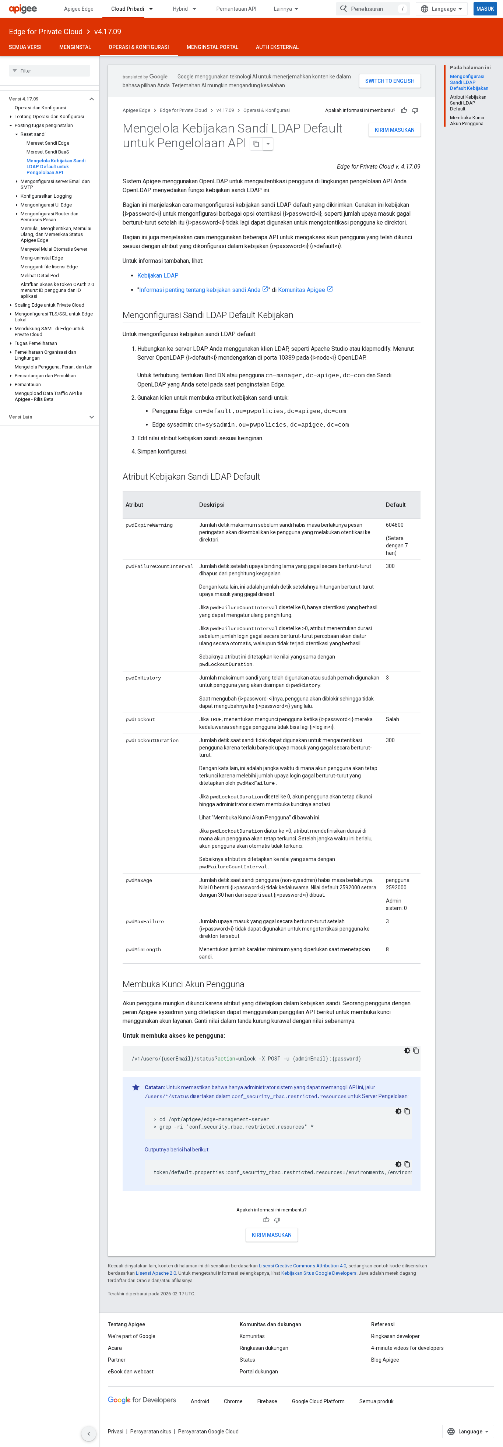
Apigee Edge (79, 9)
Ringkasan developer (395, 1336)
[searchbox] (49, 71)
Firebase (267, 1401)
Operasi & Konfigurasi (139, 47)
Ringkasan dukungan (264, 1348)
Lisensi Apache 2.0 (156, 1273)
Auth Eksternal (277, 47)
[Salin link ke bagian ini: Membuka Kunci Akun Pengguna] (252, 985)
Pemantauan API (236, 9)
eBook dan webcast (131, 1371)
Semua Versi (25, 47)
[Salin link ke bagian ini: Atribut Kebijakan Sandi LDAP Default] (267, 477)
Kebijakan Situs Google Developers (318, 1273)
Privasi (115, 1431)
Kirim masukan (395, 130)
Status (247, 1360)
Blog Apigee (385, 1360)
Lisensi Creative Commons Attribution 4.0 (302, 1265)
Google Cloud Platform (318, 1401)
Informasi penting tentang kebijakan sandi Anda (199, 289)
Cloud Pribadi (127, 9)
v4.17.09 (107, 31)
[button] (43, 99)
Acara (115, 1348)
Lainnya (283, 9)
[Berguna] (403, 110)
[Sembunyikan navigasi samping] (88, 1433)
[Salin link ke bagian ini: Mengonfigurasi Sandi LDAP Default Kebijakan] (300, 315)
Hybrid (180, 9)
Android (200, 1401)
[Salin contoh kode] (416, 1050)
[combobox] (373, 8)
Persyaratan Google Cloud (208, 1431)
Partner (117, 1360)
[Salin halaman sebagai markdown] (256, 144)
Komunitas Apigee (301, 289)
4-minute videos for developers (407, 1348)
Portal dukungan (259, 1371)
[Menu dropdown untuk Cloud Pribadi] (154, 9)
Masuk (485, 9)
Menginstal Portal (212, 47)
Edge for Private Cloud (45, 31)
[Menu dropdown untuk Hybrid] (198, 9)
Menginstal (75, 47)
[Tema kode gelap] (407, 1050)
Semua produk (376, 1401)
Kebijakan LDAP (158, 275)
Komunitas (252, 1336)
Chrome (233, 1401)
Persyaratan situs (150, 1431)
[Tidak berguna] (415, 110)
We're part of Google (131, 1336)
